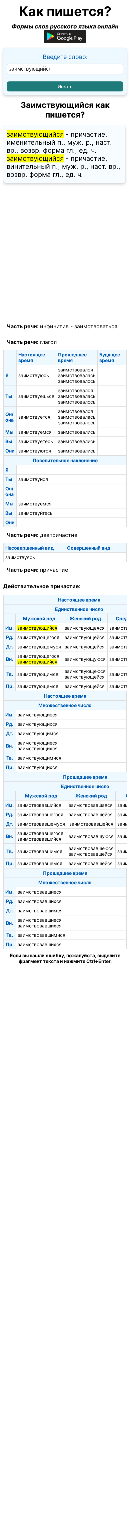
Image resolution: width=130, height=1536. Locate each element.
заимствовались (77, 432)
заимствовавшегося (40, 814)
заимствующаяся (85, 628)
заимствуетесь (35, 441)
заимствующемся (37, 686)
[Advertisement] (65, 253)
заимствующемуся (39, 646)
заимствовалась (77, 375)
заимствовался (75, 369)
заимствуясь (20, 557)
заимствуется (34, 417)
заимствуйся (33, 479)
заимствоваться (95, 326)
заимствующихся (38, 724)
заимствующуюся (85, 659)
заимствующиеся (38, 714)
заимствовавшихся (40, 901)
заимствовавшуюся (91, 836)
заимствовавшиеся (40, 892)
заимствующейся (85, 637)
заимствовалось (77, 381)
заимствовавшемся (39, 863)
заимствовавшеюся (91, 848)
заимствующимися (39, 758)
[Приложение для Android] (65, 41)
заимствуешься (36, 396)
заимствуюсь (33, 375)
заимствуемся (35, 432)
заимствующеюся (85, 671)
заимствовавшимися (41, 935)
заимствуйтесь (35, 513)
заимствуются (34, 450)
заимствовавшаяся (91, 805)
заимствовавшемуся (41, 824)
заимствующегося (38, 637)
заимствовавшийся (39, 805)
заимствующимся (37, 674)
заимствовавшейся (91, 814)
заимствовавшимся (39, 851)
